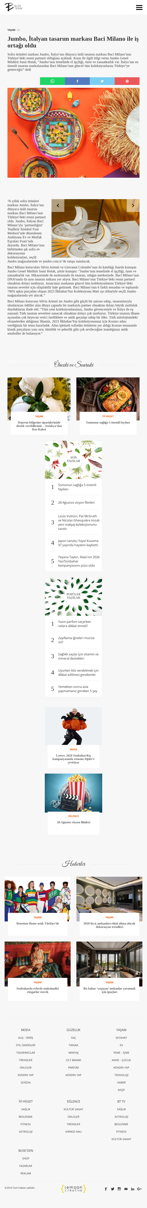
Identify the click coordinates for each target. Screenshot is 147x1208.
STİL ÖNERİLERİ (25, 1045)
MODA (25, 1030)
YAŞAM (11, 30)
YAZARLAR (25, 1166)
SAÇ (73, 1037)
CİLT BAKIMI (73, 1060)
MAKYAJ (73, 1052)
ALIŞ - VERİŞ (25, 1037)
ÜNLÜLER (26, 1067)
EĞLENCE (73, 1101)
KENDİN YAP (25, 1075)
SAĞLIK (25, 1109)
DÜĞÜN (26, 1082)
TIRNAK (73, 1045)
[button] (57, 205)
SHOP (25, 1158)
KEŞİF (121, 1090)
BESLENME (26, 1116)
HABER (121, 1082)
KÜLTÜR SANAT (73, 1109)
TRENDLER (25, 1060)
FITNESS (25, 1124)
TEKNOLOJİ (121, 1075)
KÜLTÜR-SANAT (121, 1139)
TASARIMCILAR (25, 1052)
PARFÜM (73, 1067)
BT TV (121, 1101)
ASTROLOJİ (26, 1131)
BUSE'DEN (25, 1151)
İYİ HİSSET (26, 1101)
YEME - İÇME (121, 1052)
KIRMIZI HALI (73, 1131)
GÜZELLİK (73, 1030)
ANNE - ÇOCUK (121, 1060)
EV (18, 30)
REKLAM (25, 1173)
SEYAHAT (121, 1037)
